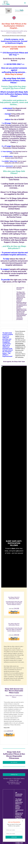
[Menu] (25, 3)
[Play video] (14, 11)
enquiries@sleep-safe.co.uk (14, 782)
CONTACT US (14, 774)
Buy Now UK (14, 762)
